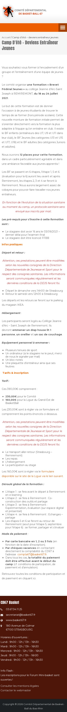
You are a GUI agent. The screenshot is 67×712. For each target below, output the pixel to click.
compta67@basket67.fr (32, 554)
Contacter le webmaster (16, 690)
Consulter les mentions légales (20, 686)
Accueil (6, 37)
